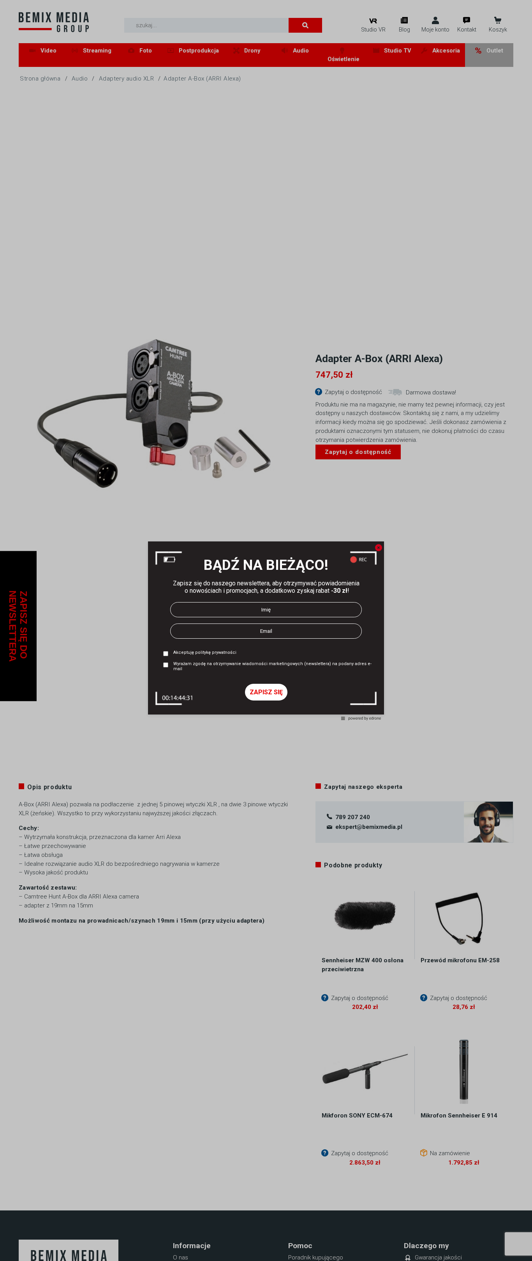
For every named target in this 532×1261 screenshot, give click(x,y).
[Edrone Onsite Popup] (266, 630)
